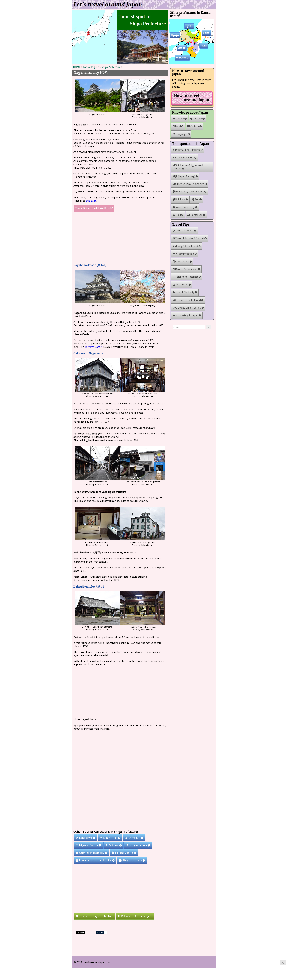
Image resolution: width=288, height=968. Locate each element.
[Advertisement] (120, 238)
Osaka (181, 48)
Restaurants (182, 261)
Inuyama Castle (93, 347)
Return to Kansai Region (136, 916)
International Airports (188, 149)
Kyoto (189, 26)
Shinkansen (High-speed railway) (188, 167)
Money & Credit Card (186, 246)
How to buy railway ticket (189, 191)
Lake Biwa (85, 838)
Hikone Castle (124, 853)
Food (178, 126)
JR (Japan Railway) (185, 176)
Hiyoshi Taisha (88, 845)
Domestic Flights (184, 157)
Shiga (206, 33)
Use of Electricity (185, 292)
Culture (195, 126)
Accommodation (185, 253)
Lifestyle (197, 118)
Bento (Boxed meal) (186, 269)
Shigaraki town (132, 860)
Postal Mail (182, 284)
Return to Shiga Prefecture (96, 916)
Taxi (178, 214)
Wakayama (182, 57)
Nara (204, 45)
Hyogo (175, 35)
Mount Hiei (110, 838)
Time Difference (184, 230)
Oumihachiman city (91, 853)
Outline (179, 118)
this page (91, 200)
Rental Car (196, 214)
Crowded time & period (188, 307)
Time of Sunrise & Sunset (189, 238)
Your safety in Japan (187, 315)
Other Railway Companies (190, 184)
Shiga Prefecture (111, 67)
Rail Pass (180, 199)
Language (181, 134)
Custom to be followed (188, 300)
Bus (197, 199)
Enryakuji (134, 838)
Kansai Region (91, 67)
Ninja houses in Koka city (95, 860)
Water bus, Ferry (185, 207)
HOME (76, 67)
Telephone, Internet (187, 276)
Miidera (113, 845)
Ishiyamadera (138, 845)
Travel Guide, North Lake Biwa (92, 208)
